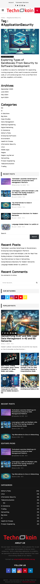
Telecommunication (7, 163)
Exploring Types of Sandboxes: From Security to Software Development (19, 63)
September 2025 (7, 89)
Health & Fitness (7, 141)
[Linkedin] (30, 570)
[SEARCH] (37, 283)
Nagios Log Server (7, 155)
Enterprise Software (8, 136)
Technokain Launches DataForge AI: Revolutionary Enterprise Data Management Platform (24, 180)
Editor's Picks (6, 133)
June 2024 (5, 92)
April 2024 (5, 97)
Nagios (3, 152)
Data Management (7, 122)
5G (2, 108)
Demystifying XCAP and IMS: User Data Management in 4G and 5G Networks (19, 338)
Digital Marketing (7, 127)
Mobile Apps (5, 149)
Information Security (7, 56)
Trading (3, 166)
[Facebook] (8, 570)
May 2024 (4, 94)
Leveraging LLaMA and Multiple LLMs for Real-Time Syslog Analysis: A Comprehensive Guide (25, 192)
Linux (3, 147)
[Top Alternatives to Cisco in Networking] (6, 205)
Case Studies (5, 119)
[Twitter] (14, 570)
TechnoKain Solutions (28, 582)
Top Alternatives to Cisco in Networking (15, 259)
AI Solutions (5, 113)
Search (3, 233)
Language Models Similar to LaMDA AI (25, 224)
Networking (5, 158)
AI (1, 110)
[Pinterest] (25, 570)
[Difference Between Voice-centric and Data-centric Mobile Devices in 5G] (10, 380)
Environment (5, 138)
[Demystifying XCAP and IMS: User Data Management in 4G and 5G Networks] (20, 322)
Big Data (4, 116)
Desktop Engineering (8, 124)
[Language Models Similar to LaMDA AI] (6, 227)
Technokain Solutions (22, 2)
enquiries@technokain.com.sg (24, 559)
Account (11, 2)
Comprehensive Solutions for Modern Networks (18, 262)
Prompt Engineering (8, 161)
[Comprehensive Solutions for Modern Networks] (6, 216)
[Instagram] (19, 570)
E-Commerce (5, 130)
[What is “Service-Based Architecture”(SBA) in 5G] (30, 380)
